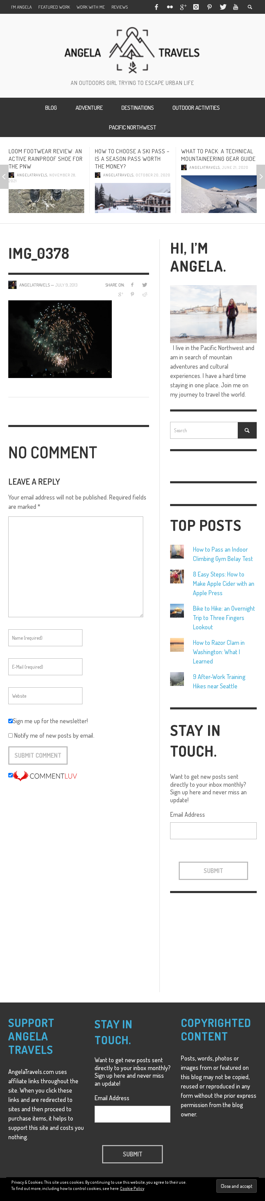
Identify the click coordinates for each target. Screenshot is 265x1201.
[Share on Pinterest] (132, 294)
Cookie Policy (132, 1188)
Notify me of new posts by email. (54, 735)
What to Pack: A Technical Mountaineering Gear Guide (199, 154)
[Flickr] (169, 7)
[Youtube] (235, 7)
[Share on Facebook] (132, 284)
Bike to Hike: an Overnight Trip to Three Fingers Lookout (224, 617)
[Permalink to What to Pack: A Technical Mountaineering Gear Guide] (199, 194)
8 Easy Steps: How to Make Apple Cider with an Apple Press (223, 583)
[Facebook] (156, 7)
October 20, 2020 (133, 175)
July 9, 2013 (66, 285)
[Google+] (182, 7)
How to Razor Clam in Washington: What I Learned (219, 652)
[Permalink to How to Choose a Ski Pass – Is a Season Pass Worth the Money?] (113, 198)
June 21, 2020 (216, 167)
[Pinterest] (209, 7)
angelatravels (99, 175)
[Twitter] (222, 7)
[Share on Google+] (120, 294)
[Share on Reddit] (144, 294)
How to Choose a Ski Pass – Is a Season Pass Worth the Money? (113, 158)
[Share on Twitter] (144, 284)
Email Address (187, 814)
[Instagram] (196, 7)
